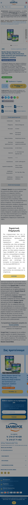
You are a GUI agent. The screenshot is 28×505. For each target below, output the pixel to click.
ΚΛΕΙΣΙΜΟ (14, 276)
